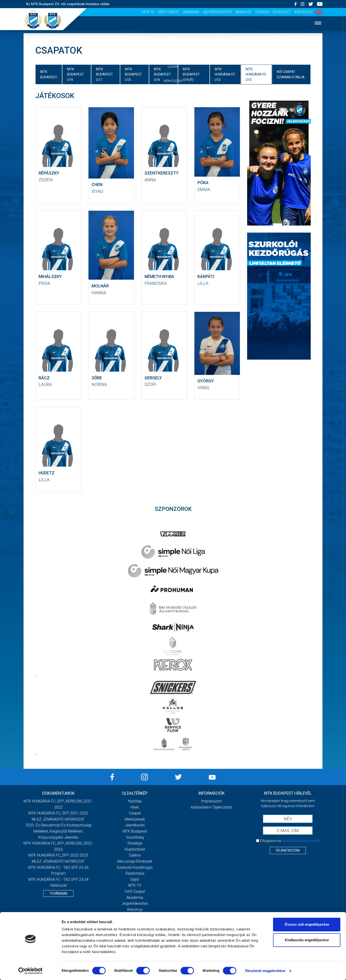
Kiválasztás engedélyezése (307, 940)
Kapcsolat (303, 12)
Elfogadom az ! (289, 841)
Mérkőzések (173, 81)
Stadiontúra (134, 873)
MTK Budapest (135, 831)
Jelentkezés (173, 95)
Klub (173, 109)
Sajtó (173, 152)
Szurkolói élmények (173, 138)
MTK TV (148, 12)
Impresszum (211, 801)
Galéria (173, 124)
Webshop (243, 12)
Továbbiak (58, 893)
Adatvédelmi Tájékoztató (211, 807)
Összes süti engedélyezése (307, 924)
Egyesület (282, 12)
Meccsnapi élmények (134, 861)
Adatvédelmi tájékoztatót (300, 841)
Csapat (173, 66)
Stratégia (134, 843)
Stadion (262, 12)
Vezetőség (135, 837)
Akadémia (191, 12)
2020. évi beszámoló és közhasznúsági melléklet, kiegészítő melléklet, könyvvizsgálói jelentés (58, 831)
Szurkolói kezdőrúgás (135, 867)
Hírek (173, 52)
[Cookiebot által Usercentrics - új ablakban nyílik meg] (30, 970)
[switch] (143, 970)
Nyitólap (173, 38)
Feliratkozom (288, 850)
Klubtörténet (135, 849)
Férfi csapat (168, 12)
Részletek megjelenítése (265, 971)
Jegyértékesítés (217, 12)
